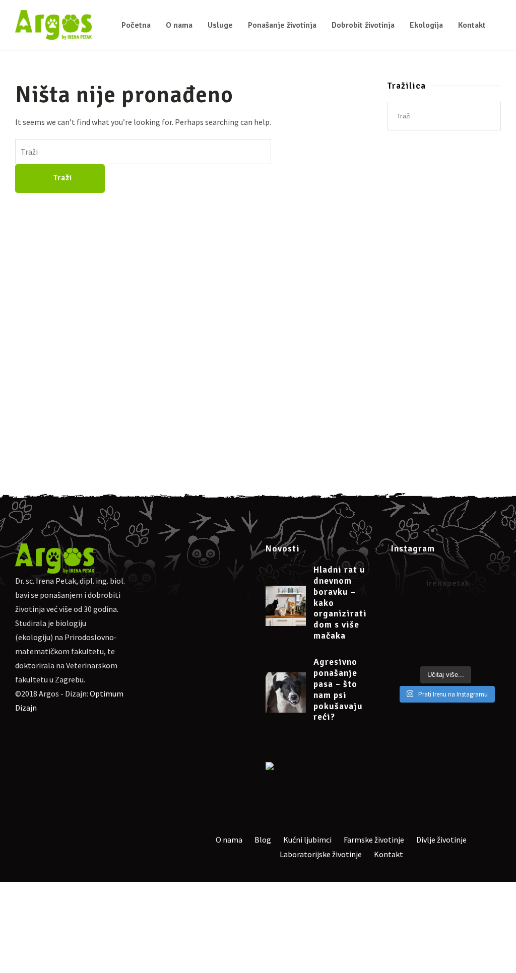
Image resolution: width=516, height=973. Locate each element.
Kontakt (472, 25)
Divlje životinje (441, 840)
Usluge (220, 25)
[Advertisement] (444, 312)
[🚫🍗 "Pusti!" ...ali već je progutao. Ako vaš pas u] (431, 651)
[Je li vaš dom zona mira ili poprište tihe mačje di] (403, 614)
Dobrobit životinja (363, 25)
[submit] (488, 116)
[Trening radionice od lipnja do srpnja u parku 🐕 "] (460, 651)
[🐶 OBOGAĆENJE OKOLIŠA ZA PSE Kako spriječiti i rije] (431, 614)
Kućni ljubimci (307, 840)
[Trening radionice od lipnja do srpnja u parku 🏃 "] (489, 651)
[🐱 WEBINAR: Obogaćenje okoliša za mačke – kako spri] (460, 614)
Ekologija (426, 25)
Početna (136, 25)
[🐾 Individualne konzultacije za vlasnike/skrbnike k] (489, 614)
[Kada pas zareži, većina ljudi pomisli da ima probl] (403, 651)
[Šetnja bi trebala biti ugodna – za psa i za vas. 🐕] (460, 632)
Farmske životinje (374, 840)
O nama (179, 25)
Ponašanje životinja (282, 25)
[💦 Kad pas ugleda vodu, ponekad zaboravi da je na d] (489, 632)
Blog (262, 840)
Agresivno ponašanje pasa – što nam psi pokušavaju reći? (338, 689)
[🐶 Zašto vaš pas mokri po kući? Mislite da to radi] (403, 632)
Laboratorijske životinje (321, 854)
